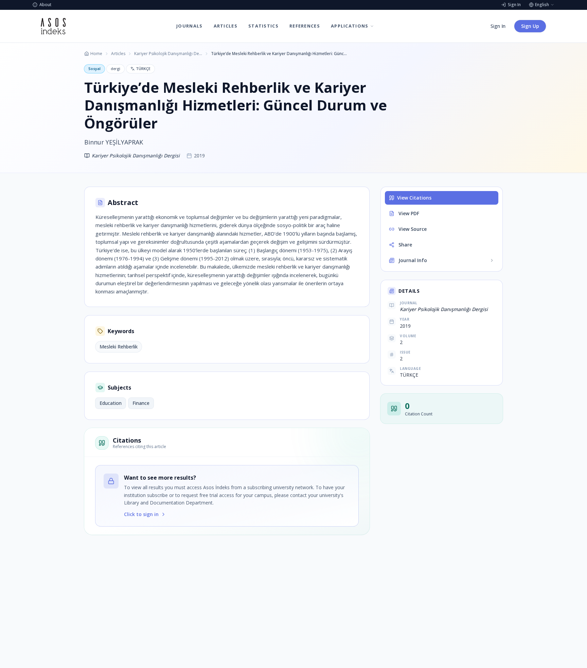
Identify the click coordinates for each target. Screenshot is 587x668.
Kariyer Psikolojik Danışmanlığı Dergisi (168, 53)
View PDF (408, 213)
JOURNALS (189, 26)
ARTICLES (225, 26)
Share (405, 244)
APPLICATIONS (350, 26)
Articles (118, 53)
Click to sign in (141, 514)
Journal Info (412, 260)
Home (96, 53)
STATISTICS (263, 26)
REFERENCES (304, 26)
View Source (412, 229)
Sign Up (530, 26)
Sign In (498, 26)
